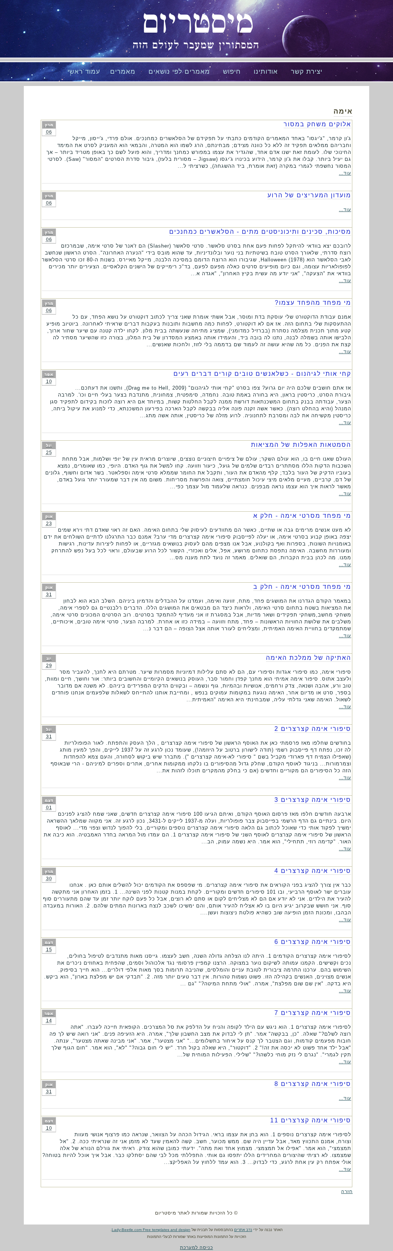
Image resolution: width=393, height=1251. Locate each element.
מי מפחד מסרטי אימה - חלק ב (302, 586)
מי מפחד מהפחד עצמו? (313, 302)
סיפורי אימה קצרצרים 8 (312, 1084)
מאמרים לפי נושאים (179, 71)
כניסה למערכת (196, 1247)
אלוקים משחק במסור (317, 124)
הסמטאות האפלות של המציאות (301, 444)
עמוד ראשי (84, 71)
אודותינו (266, 71)
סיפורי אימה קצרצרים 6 (312, 942)
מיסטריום (198, 23)
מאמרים (122, 71)
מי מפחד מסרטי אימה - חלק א (302, 515)
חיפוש (232, 71)
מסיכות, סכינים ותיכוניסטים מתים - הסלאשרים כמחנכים (260, 231)
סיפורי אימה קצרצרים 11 (310, 1120)
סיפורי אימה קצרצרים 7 (312, 1013)
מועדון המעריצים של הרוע (309, 195)
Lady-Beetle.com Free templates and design (151, 1230)
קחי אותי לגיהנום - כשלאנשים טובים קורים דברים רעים (262, 373)
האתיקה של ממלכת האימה (308, 657)
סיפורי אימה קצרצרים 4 (312, 871)
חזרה (347, 1191)
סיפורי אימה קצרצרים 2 (312, 728)
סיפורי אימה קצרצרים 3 (312, 800)
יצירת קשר (306, 71)
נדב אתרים (243, 1230)
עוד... (345, 173)
